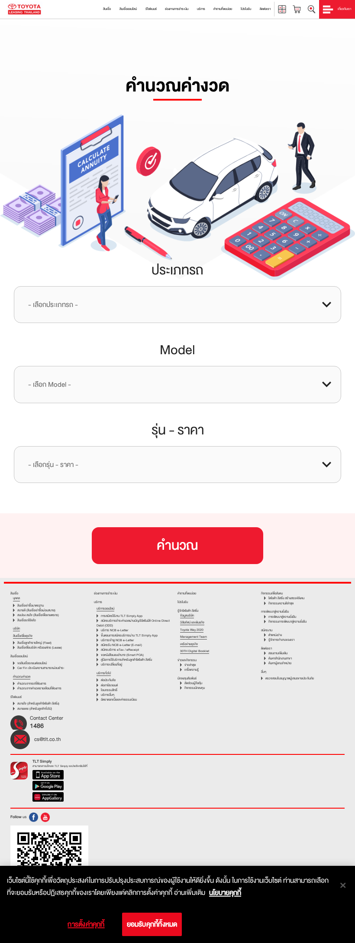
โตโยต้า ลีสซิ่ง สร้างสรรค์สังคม (286, 598)
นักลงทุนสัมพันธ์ (187, 678)
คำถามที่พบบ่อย (187, 593)
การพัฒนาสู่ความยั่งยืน (282, 617)
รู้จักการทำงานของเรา (281, 640)
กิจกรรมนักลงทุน (194, 688)
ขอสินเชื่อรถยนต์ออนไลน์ (32, 663)
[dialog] (177, 904)
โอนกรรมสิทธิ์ (109, 690)
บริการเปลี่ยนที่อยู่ (111, 664)
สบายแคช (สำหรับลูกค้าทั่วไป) (34, 708)
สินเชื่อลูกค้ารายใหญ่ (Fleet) (34, 643)
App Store (48, 775)
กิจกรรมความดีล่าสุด (281, 603)
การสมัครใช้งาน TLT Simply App (121, 616)
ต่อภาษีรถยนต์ (109, 685)
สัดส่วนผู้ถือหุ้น (193, 683)
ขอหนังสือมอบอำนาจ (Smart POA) (122, 655)
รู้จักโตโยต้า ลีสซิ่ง (188, 610)
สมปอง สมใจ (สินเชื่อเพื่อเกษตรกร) (38, 615)
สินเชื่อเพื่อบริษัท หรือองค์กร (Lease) (39, 647)
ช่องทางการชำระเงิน (105, 593)
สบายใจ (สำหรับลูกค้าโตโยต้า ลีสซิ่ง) (38, 703)
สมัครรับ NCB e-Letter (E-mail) (121, 645)
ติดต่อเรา (266, 648)
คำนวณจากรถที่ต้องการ (31, 683)
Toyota (24, 9)
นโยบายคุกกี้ (225, 892)
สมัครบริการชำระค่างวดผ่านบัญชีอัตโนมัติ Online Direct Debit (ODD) (133, 623)
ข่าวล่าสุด (190, 665)
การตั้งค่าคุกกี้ (86, 924)
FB (33, 817)
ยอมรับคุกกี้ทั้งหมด (152, 924)
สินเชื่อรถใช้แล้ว (26, 620)
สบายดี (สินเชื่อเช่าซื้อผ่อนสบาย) (36, 610)
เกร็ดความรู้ (191, 669)
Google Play (48, 786)
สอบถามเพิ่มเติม (277, 653)
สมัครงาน (266, 630)
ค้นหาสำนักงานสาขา (280, 658)
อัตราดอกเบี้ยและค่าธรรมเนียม (119, 699)
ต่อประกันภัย (108, 680)
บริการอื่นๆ (107, 695)
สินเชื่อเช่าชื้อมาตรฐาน (30, 605)
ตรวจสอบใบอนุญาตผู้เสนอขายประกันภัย (289, 678)
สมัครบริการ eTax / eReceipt (120, 650)
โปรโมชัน (183, 602)
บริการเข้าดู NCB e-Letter (117, 640)
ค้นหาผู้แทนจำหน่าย (279, 663)
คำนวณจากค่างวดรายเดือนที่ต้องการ (39, 688)
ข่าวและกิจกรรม (187, 660)
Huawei (48, 797)
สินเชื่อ (14, 593)
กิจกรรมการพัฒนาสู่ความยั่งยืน (287, 621)
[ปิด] (342, 885)
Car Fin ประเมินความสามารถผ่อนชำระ (40, 668)
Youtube (45, 817)
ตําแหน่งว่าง (275, 635)
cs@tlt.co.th (47, 739)
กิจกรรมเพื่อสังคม (272, 593)
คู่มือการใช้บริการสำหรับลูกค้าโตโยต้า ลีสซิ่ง (126, 659)
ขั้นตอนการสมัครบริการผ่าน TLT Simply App (129, 635)
